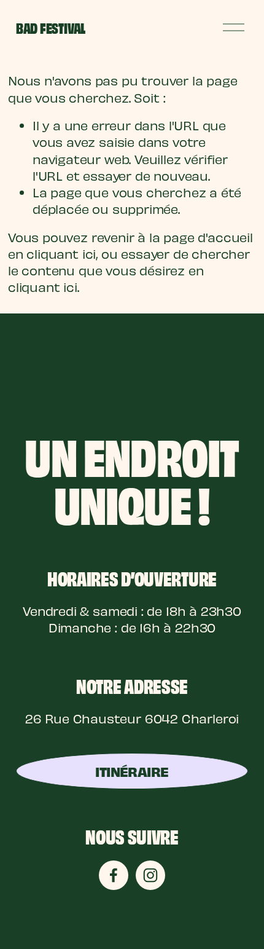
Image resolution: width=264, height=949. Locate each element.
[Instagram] (150, 875)
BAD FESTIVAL (50, 27)
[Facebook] (113, 875)
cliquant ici (61, 253)
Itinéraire (131, 771)
